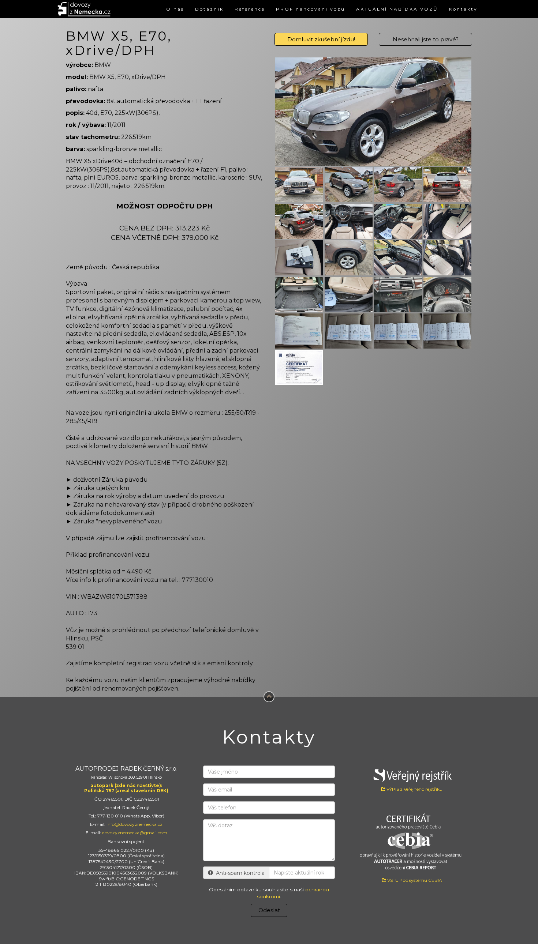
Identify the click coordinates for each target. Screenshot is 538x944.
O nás (175, 9)
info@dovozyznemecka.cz (134, 824)
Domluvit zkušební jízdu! (321, 39)
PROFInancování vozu (310, 9)
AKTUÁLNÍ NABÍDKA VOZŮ (397, 9)
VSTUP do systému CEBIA (414, 880)
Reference (250, 9)
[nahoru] (269, 696)
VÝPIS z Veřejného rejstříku (413, 789)
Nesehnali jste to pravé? (426, 39)
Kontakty (463, 9)
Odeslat (269, 910)
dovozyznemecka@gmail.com (134, 832)
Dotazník (209, 9)
